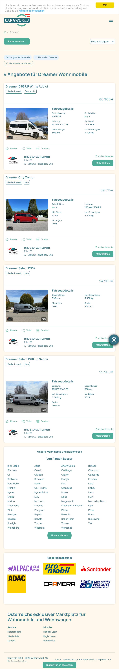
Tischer (38, 523)
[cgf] (95, 583)
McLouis (39, 501)
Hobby (91, 487)
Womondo (66, 527)
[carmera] (59, 583)
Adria (37, 465)
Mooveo (38, 505)
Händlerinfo (49, 640)
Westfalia (39, 527)
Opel (90, 505)
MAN (90, 496)
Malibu (11, 501)
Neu (27, 182)
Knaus (10, 496)
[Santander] (95, 568)
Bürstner (12, 470)
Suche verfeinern (16, 41)
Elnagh (65, 479)
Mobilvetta (13, 505)
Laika (64, 496)
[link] (59, 86)
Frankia (11, 487)
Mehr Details (103, 163)
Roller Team (67, 519)
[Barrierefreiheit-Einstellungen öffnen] (114, 339)
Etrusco (92, 479)
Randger (12, 514)
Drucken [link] (45, 148)
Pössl (91, 510)
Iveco (91, 492)
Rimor (91, 514)
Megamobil (67, 501)
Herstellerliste (14, 631)
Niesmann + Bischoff (72, 505)
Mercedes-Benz (97, 501)
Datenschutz (68, 659)
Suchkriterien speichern (59, 665)
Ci (8, 474)
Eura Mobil (13, 483)
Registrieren (49, 636)
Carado (38, 470)
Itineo (64, 492)
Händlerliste (13, 636)
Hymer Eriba (41, 492)
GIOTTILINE (40, 487)
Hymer (11, 492)
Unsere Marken (59, 535)
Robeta (38, 519)
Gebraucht (30, 91)
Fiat (63, 483)
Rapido (38, 514)
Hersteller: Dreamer (47, 57)
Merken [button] (14, 148)
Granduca (66, 487)
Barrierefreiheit (86, 659)
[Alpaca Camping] (23, 568)
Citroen (38, 474)
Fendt (37, 483)
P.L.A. (10, 510)
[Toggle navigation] (111, 20)
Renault (65, 514)
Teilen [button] (29, 148)
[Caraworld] (17, 20)
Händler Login (50, 631)
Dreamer (39, 479)
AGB (56, 659)
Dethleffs (12, 479)
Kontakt (11, 640)
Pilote (64, 510)
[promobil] (59, 568)
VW (90, 523)
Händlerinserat (14, 91)
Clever (65, 474)
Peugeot (39, 510)
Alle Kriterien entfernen (20, 63)
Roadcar (11, 519)
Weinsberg (13, 527)
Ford (90, 483)
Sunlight (12, 523)
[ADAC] (16, 583)
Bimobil (92, 465)
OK (105, 5)
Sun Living (93, 519)
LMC (36, 496)
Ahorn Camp (68, 465)
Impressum (103, 659)
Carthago (66, 470)
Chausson (93, 470)
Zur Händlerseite (104, 156)
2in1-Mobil (13, 465)
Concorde (93, 474)
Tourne (65, 523)
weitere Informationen (31, 10)
